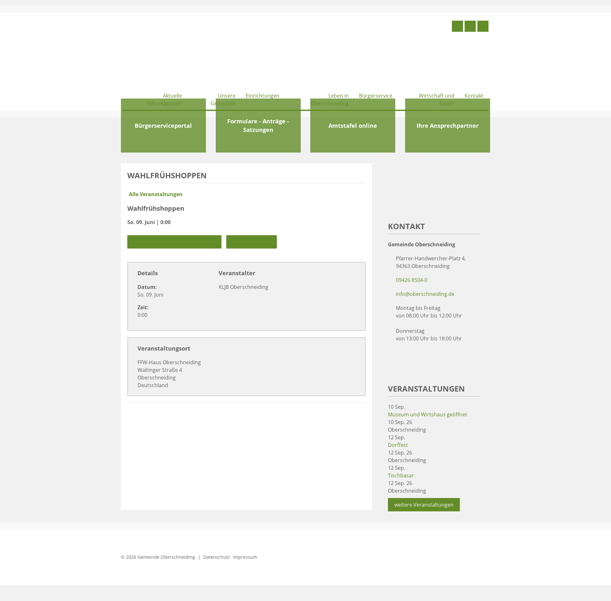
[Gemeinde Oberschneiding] (170, 53)
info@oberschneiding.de (425, 293)
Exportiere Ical (252, 241)
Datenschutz (216, 557)
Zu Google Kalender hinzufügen (175, 241)
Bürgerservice (375, 95)
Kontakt (474, 95)
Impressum (245, 557)
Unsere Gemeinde (223, 99)
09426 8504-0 (411, 280)
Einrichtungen (262, 95)
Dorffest (398, 444)
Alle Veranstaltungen (156, 194)
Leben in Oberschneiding (330, 99)
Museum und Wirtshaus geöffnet (427, 414)
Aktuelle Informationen (164, 99)
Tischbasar (401, 475)
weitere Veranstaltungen (423, 504)
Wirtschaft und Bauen (436, 99)
